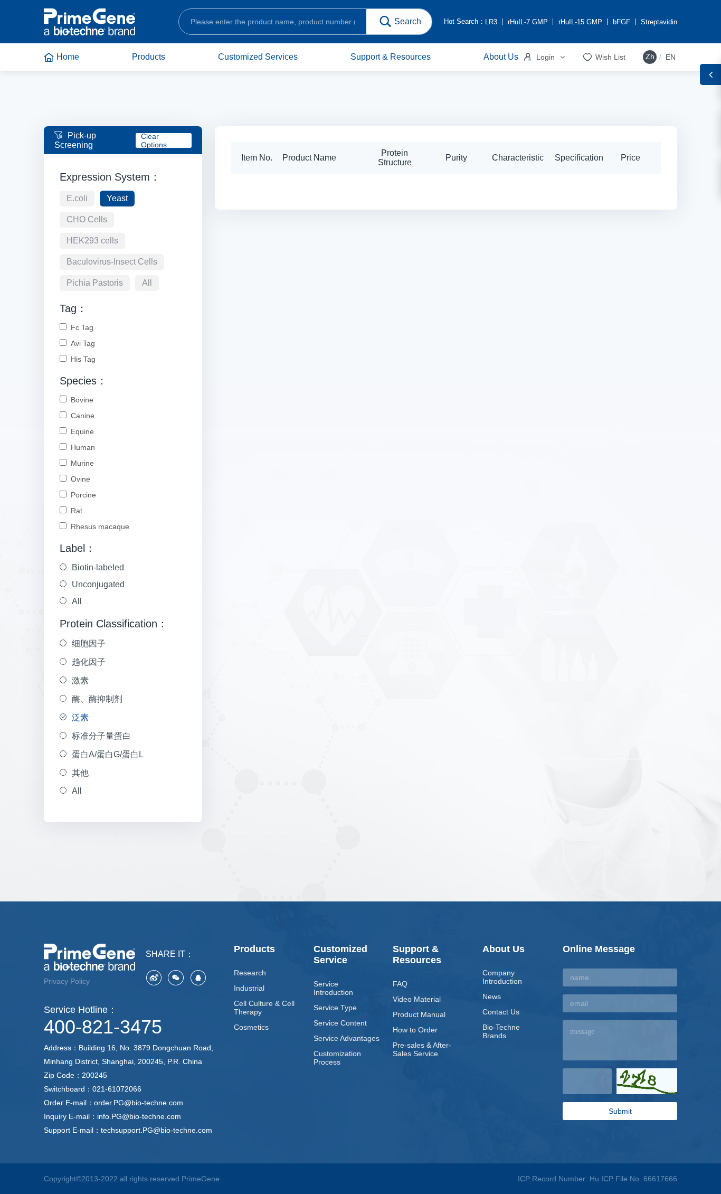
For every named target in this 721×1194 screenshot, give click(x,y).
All (147, 282)
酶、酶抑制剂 (97, 698)
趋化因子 (89, 661)
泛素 (80, 717)
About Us (500, 56)
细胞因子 (89, 643)
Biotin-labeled (98, 567)
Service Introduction (333, 988)
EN (671, 57)
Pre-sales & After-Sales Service (422, 1049)
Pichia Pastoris (95, 282)
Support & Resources (390, 56)
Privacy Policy (67, 981)
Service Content (340, 1023)
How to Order (415, 1030)
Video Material (417, 999)
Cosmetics (251, 1027)
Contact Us (500, 1012)
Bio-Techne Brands (501, 1031)
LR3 (491, 22)
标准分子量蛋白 (101, 735)
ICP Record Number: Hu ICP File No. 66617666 (597, 1178)
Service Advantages (347, 1038)
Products (148, 56)
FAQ (400, 984)
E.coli (77, 198)
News (491, 996)
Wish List (603, 57)
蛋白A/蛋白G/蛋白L (108, 754)
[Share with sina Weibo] (154, 977)
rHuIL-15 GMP (580, 22)
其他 (80, 772)
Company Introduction (502, 977)
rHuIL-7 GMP (528, 22)
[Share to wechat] (176, 977)
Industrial (249, 988)
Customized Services (258, 56)
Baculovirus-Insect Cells (112, 261)
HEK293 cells (92, 240)
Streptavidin (659, 22)
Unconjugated (98, 584)
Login (538, 57)
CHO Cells (87, 219)
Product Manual (419, 1014)
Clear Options (154, 140)
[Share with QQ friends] (198, 977)
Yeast (117, 198)
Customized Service (340, 954)
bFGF (621, 22)
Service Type (335, 1007)
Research (250, 973)
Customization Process (337, 1057)
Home (67, 56)
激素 (80, 680)
